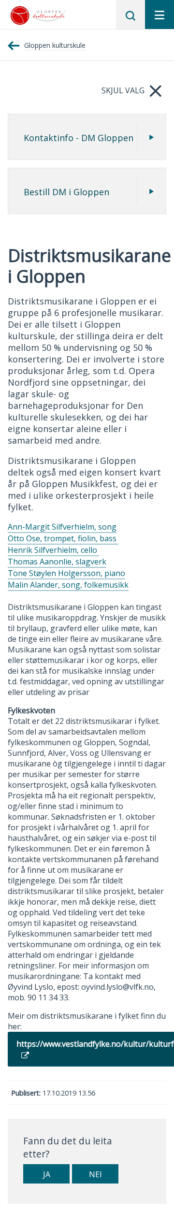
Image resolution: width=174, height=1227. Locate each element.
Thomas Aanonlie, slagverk (57, 561)
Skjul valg (123, 90)
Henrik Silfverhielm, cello (53, 550)
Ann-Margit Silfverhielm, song (62, 526)
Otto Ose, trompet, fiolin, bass (63, 538)
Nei (95, 1174)
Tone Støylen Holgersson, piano (66, 573)
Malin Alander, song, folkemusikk (68, 584)
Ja (46, 1174)
